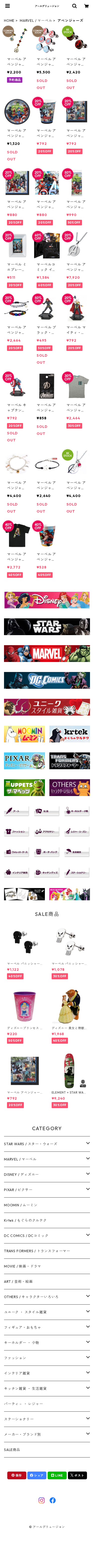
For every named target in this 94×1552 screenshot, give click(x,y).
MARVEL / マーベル (36, 20)
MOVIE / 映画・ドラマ (22, 1266)
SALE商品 (12, 1449)
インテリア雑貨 (17, 1373)
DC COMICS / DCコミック (26, 1235)
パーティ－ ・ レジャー (23, 1404)
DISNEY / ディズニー (21, 1174)
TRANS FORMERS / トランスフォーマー (37, 1251)
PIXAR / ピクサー (18, 1190)
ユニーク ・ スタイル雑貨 (25, 1312)
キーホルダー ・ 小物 (21, 1342)
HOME (9, 20)
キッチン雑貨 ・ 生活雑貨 (25, 1388)
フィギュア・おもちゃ (22, 1327)
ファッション (15, 1358)
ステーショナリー (19, 1419)
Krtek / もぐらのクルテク (25, 1220)
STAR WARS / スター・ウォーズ (30, 1144)
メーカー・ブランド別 (22, 1434)
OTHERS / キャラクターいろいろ (31, 1297)
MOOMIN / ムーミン (20, 1205)
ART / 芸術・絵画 (18, 1281)
